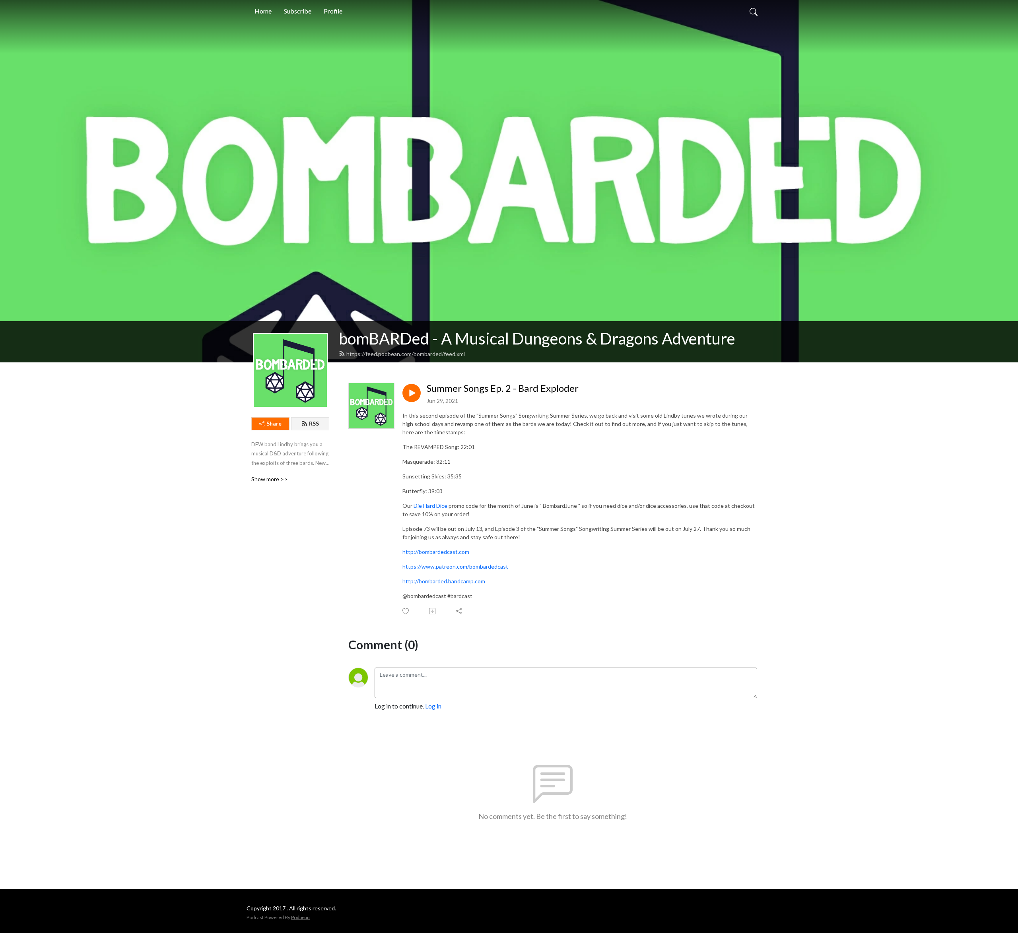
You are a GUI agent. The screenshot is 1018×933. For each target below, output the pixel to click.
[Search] (753, 11)
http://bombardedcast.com (435, 551)
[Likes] (406, 611)
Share (274, 423)
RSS (314, 423)
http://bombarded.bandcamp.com (443, 581)
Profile (333, 11)
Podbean (300, 917)
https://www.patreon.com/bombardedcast (455, 566)
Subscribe (297, 11)
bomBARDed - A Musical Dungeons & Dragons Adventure (537, 338)
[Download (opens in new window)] (432, 611)
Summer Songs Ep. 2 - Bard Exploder (503, 388)
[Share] (459, 611)
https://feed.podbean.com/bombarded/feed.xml (405, 353)
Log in (433, 706)
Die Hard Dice (430, 505)
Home (263, 11)
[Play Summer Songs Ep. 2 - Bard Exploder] (411, 393)
